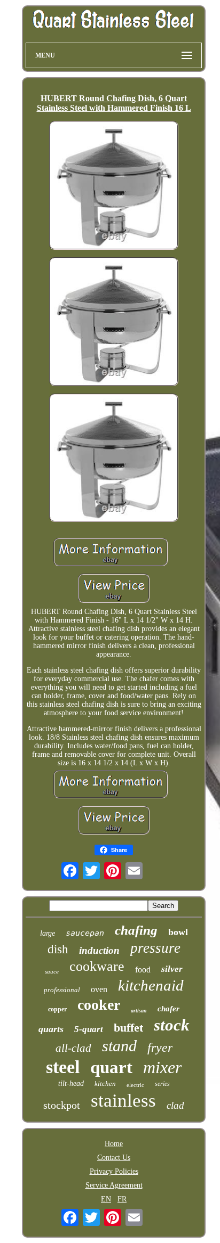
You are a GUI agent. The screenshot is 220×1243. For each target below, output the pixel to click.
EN (106, 1199)
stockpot (61, 1105)
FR (122, 1199)
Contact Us (113, 1158)
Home (114, 1144)
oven (99, 989)
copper (57, 1009)
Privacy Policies (114, 1171)
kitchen (105, 1083)
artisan (139, 1010)
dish (58, 949)
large (47, 933)
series (162, 1083)
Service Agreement (114, 1185)
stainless (123, 1100)
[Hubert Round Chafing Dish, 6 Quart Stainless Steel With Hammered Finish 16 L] (113, 186)
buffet (128, 1027)
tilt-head (71, 1083)
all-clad (73, 1048)
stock (172, 1025)
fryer (159, 1047)
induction (99, 950)
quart (111, 1067)
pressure (155, 948)
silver (172, 969)
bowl (178, 932)
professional (62, 990)
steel (63, 1067)
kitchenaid (151, 985)
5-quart (88, 1029)
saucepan (85, 933)
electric (135, 1085)
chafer (168, 1008)
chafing (136, 930)
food (143, 969)
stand (119, 1045)
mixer (162, 1067)
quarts (51, 1029)
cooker (98, 1004)
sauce (52, 971)
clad (175, 1105)
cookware (96, 966)
